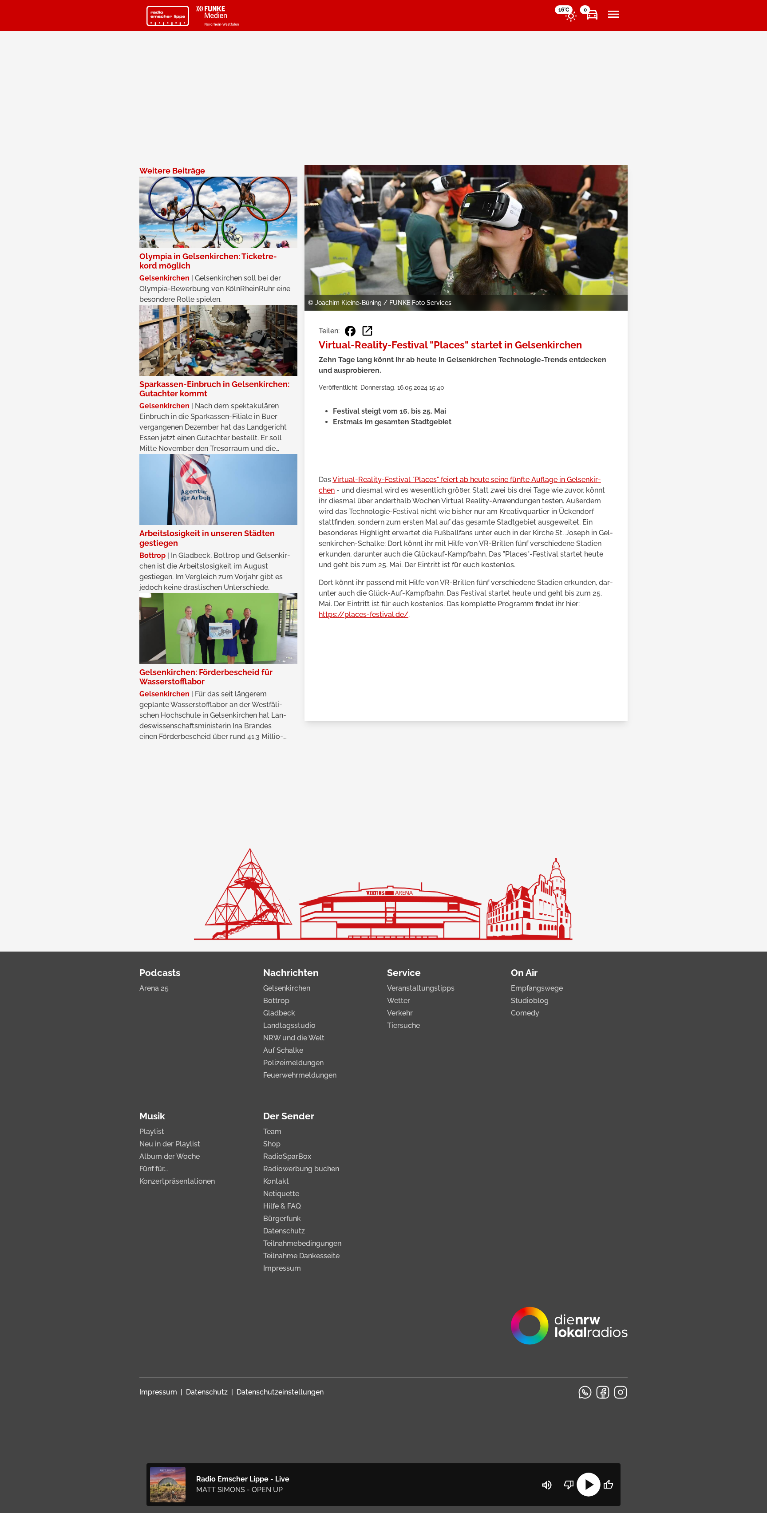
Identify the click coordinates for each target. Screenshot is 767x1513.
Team (272, 1131)
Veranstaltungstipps (421, 988)
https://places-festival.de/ (363, 614)
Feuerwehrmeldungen (299, 1075)
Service (404, 972)
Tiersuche (403, 1025)
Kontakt (276, 1181)
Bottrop (276, 1000)
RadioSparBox (287, 1156)
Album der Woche (169, 1156)
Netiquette (281, 1193)
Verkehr (400, 1013)
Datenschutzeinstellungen (280, 1392)
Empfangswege (537, 988)
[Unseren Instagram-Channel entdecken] (620, 1392)
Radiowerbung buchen (301, 1169)
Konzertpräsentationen (177, 1181)
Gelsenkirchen (286, 988)
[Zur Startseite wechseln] (167, 16)
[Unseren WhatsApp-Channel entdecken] (585, 1392)
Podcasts (159, 972)
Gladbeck (279, 1013)
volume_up (547, 1485)
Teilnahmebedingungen (302, 1243)
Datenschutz (284, 1231)
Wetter (398, 1000)
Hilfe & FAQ (282, 1206)
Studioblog (530, 1000)
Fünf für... (153, 1169)
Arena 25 (154, 988)
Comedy (525, 1013)
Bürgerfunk (282, 1218)
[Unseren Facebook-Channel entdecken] (603, 1392)
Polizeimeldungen (293, 1063)
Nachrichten (291, 972)
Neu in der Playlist (169, 1144)
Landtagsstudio (289, 1025)
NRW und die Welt (293, 1038)
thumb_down (569, 1484)
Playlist (151, 1131)
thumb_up (608, 1484)
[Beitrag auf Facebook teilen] (350, 331)
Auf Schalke (283, 1050)
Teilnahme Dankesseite (301, 1256)
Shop (272, 1144)
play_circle (588, 1484)
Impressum (282, 1268)
